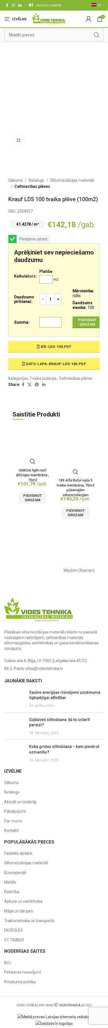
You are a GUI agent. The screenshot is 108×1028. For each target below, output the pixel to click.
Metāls (10, 882)
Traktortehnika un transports (29, 921)
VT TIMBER (14, 940)
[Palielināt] (18, 140)
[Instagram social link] (13, 5)
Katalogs (36, 180)
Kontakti (11, 830)
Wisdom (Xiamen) (79, 570)
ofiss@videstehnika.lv (44, 668)
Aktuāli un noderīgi (20, 802)
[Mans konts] (88, 18)
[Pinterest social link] (36, 385)
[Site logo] (49, 18)
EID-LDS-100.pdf (55, 347)
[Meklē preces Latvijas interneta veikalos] (54, 1016)
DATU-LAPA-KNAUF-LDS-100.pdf (55, 364)
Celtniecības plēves (32, 186)
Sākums (15, 180)
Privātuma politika (20, 982)
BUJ (7, 962)
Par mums (13, 821)
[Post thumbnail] (14, 699)
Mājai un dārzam (19, 911)
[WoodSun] (29, 570)
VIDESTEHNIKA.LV (71, 1005)
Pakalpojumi (15, 811)
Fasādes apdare (18, 853)
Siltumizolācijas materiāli (72, 180)
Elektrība (11, 892)
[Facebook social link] (7, 5)
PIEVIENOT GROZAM (87, 322)
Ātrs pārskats (33, 461)
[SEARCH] (96, 35)
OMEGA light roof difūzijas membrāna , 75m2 (32, 475)
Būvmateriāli (15, 872)
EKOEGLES (13, 930)
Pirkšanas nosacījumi (22, 972)
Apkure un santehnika (23, 901)
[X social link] (29, 385)
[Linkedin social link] (20, 5)
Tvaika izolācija (43, 378)
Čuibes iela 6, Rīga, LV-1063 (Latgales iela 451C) (45, 660)
